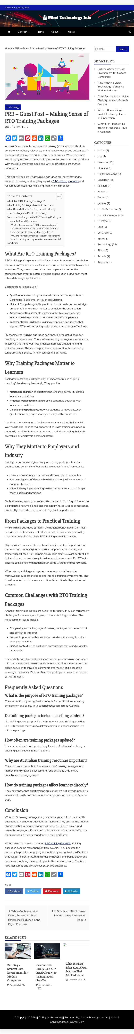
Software (103, 232)
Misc (100, 226)
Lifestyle (103, 220)
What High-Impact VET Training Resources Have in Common (112, 127)
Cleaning (103, 168)
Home (40, 31)
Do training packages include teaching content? (34, 228)
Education (103, 179)
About (54, 31)
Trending (103, 262)
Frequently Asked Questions (22, 221)
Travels (102, 256)
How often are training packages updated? (31, 232)
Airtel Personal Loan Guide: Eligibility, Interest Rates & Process (113, 100)
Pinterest (53, 891)
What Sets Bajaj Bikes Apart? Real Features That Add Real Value (76, 969)
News (71, 31)
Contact (22, 31)
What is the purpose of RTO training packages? (33, 225)
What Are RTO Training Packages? (26, 201)
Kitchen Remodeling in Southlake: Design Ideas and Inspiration (112, 113)
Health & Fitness (107, 209)
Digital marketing (107, 173)
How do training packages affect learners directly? (35, 239)
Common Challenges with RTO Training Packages (34, 217)
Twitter (34, 891)
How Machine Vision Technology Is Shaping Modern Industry (111, 86)
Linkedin (72, 891)
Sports (101, 238)
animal (101, 150)
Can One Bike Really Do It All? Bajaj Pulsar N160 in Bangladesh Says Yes (46, 972)
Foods (101, 191)
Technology (13, 107)
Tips (100, 250)
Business (103, 162)
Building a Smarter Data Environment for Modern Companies (17, 972)
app (100, 156)
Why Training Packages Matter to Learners (30, 205)
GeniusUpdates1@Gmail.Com (67, 1021)
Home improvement (109, 215)
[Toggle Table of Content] (57, 196)
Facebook (15, 891)
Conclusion (12, 243)
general (102, 203)
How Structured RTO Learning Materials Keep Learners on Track (68, 915)
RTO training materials (65, 181)
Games (102, 197)
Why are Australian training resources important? (35, 235)
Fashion (102, 185)
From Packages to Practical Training (26, 213)
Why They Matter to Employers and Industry (31, 209)
